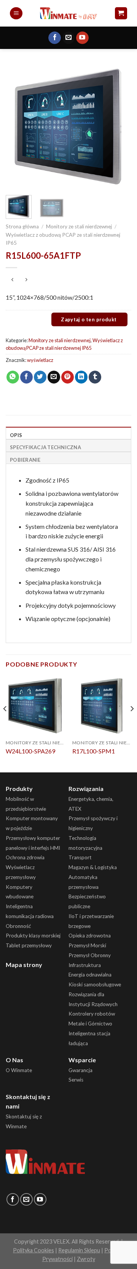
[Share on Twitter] (40, 377)
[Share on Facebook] (26, 377)
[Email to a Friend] (54, 377)
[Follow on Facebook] (54, 37)
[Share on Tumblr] (95, 377)
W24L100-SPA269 (30, 751)
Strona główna (22, 226)
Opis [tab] (16, 435)
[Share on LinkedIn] (81, 377)
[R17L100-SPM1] (101, 705)
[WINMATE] (68, 13)
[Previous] (18, 126)
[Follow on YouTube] (82, 37)
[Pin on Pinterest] (67, 377)
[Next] (119, 126)
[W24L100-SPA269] (35, 705)
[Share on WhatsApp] (12, 377)
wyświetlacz (40, 360)
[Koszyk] (121, 13)
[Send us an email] (68, 37)
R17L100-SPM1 (93, 751)
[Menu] (16, 13)
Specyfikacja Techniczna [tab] (45, 447)
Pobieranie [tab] (25, 460)
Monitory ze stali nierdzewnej (79, 226)
